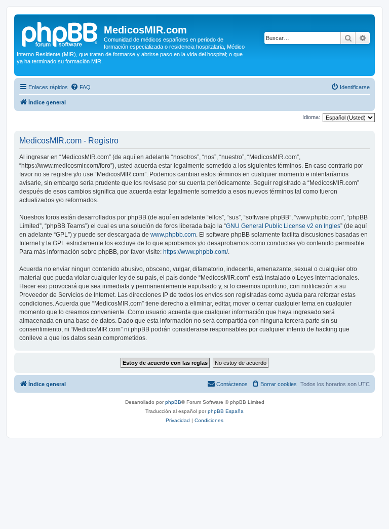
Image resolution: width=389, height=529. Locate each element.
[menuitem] (80, 87)
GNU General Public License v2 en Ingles (283, 226)
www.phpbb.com (173, 234)
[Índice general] (60, 33)
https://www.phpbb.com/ (195, 251)
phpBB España (226, 411)
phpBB (173, 402)
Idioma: (311, 117)
